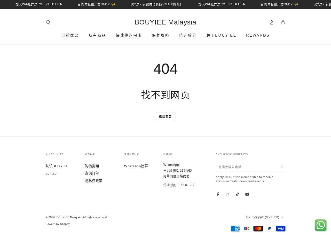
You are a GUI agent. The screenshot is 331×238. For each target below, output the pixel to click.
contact (52, 173)
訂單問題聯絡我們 (176, 176)
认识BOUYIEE (57, 166)
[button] (48, 22)
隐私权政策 (93, 181)
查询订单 (92, 173)
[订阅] (282, 167)
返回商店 (165, 116)
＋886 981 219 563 (177, 170)
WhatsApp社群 (136, 166)
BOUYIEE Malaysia (68, 217)
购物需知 (92, 166)
